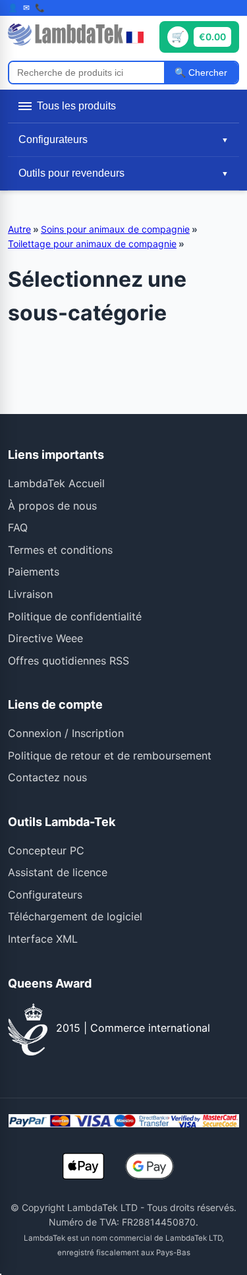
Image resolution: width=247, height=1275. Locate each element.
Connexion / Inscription (66, 733)
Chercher (206, 72)
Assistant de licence (57, 872)
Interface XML (43, 938)
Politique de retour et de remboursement (109, 755)
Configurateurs (45, 894)
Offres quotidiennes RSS (68, 660)
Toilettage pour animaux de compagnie (92, 243)
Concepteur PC (46, 850)
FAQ (18, 527)
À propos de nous (52, 505)
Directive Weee (45, 638)
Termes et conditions (60, 549)
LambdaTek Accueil (56, 483)
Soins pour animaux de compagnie (115, 229)
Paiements (33, 571)
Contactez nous (47, 777)
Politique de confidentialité (75, 616)
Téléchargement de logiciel (75, 916)
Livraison (30, 594)
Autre (19, 229)
